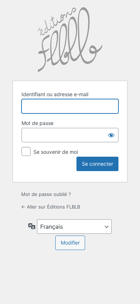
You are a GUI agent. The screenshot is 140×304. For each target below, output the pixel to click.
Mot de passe (37, 123)
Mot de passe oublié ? (46, 194)
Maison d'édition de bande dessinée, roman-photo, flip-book (70, 39)
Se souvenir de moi (55, 152)
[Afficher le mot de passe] (111, 135)
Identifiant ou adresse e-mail (55, 94)
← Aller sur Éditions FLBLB (50, 207)
